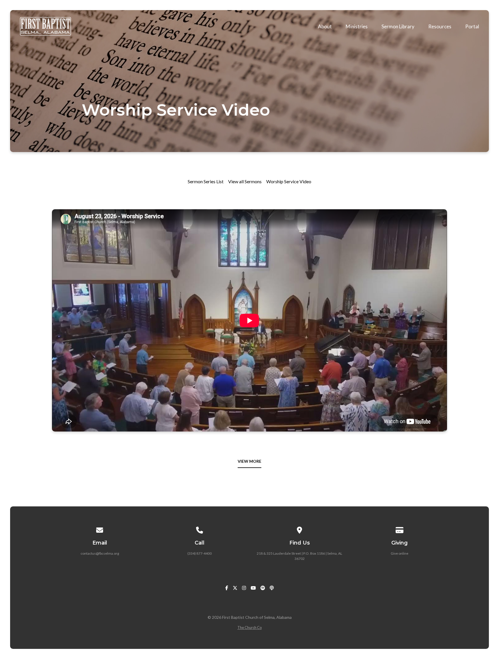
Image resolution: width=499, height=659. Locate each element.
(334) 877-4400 (199, 553)
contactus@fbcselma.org (100, 553)
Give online (399, 553)
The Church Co (249, 627)
